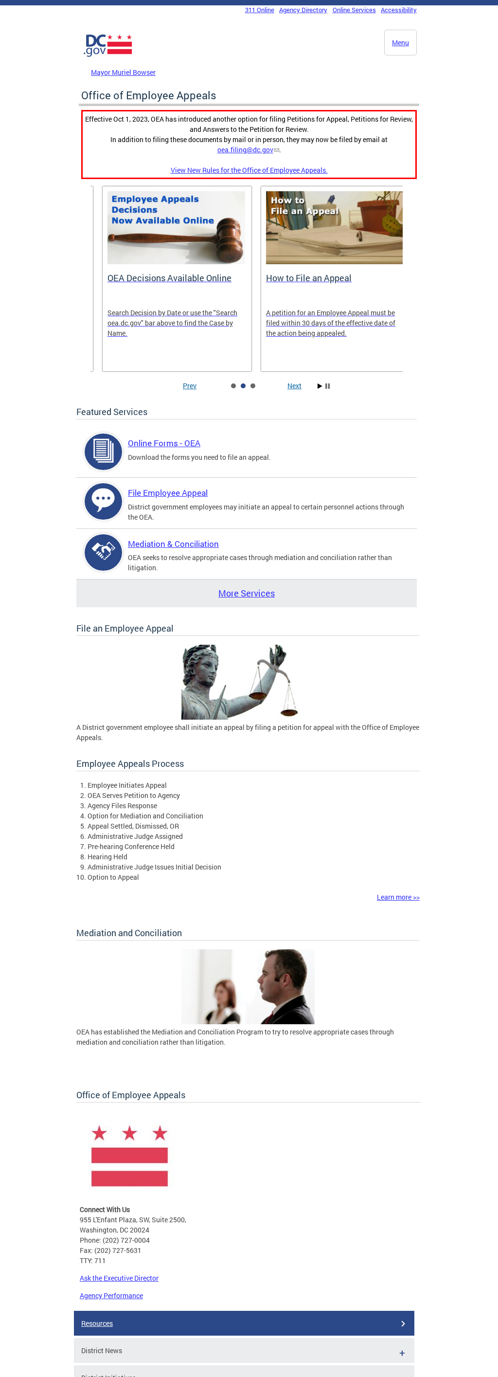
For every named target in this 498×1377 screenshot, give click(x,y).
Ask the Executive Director (119, 1278)
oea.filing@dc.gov (245, 149)
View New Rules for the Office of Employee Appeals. (249, 170)
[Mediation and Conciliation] (248, 1021)
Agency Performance (111, 1295)
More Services (246, 593)
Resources (97, 1323)
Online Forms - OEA (164, 443)
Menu (400, 42)
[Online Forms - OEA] (103, 460)
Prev (189, 385)
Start (320, 386)
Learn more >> (398, 897)
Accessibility (399, 9)
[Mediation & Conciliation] (103, 560)
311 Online (259, 9)
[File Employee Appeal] (103, 509)
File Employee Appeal (168, 492)
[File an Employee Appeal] (248, 717)
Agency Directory (303, 9)
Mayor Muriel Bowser (123, 72)
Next (294, 385)
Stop (327, 386)
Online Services (354, 9)
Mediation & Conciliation (173, 543)
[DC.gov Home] (108, 55)
